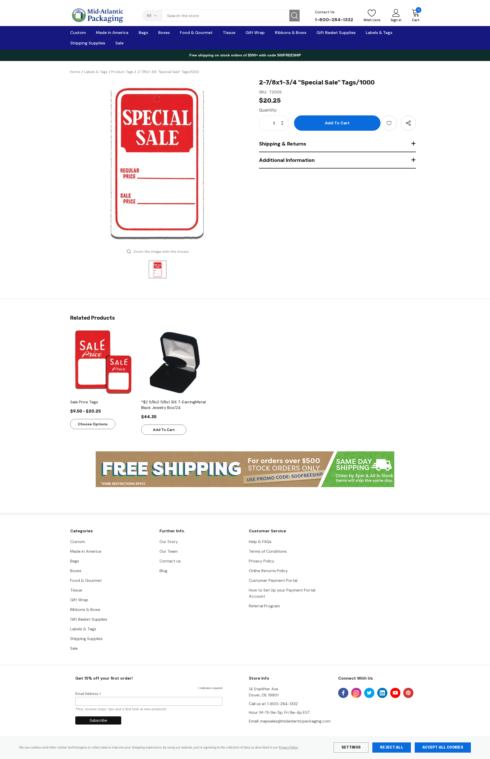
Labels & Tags (83, 629)
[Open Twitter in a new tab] (369, 693)
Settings (351, 747)
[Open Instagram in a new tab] (356, 693)
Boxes (75, 570)
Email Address (88, 693)
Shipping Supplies (86, 638)
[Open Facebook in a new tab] (343, 693)
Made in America (85, 551)
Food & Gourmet (86, 580)
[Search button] (294, 15)
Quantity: (268, 110)
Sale (74, 648)
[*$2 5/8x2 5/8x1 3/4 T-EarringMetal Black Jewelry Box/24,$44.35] (174, 362)
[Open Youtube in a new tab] (395, 693)
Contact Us (325, 12)
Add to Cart (164, 429)
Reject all (391, 747)
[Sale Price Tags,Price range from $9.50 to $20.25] (103, 362)
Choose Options (93, 424)
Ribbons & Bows (85, 609)
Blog (163, 570)
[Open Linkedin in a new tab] (382, 693)
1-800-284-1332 (334, 19)
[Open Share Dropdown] (408, 123)
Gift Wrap (79, 600)
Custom (77, 541)
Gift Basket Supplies (88, 619)
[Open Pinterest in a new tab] (408, 693)
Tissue (76, 590)
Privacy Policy (288, 747)
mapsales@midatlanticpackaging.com (295, 721)
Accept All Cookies (442, 747)
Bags (74, 561)
